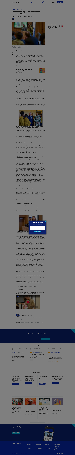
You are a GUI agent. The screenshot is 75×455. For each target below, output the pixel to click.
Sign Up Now (37, 231)
